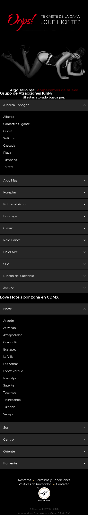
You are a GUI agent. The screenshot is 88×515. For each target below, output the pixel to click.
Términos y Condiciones (53, 480)
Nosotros (24, 480)
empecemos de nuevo (57, 90)
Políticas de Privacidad (35, 484)
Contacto (62, 484)
